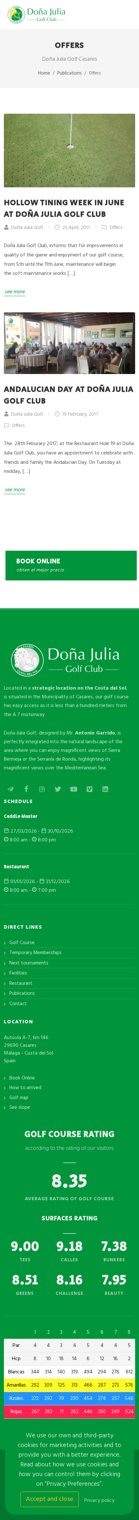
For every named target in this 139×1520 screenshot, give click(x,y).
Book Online (22, 1078)
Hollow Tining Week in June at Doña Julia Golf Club (64, 208)
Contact (18, 1004)
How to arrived (25, 1088)
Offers (115, 228)
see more (15, 292)
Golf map (18, 1098)
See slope (19, 1107)
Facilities (18, 973)
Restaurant (21, 983)
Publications (22, 993)
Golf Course (22, 943)
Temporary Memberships (35, 953)
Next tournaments (28, 963)
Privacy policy (99, 1500)
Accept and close (49, 1499)
